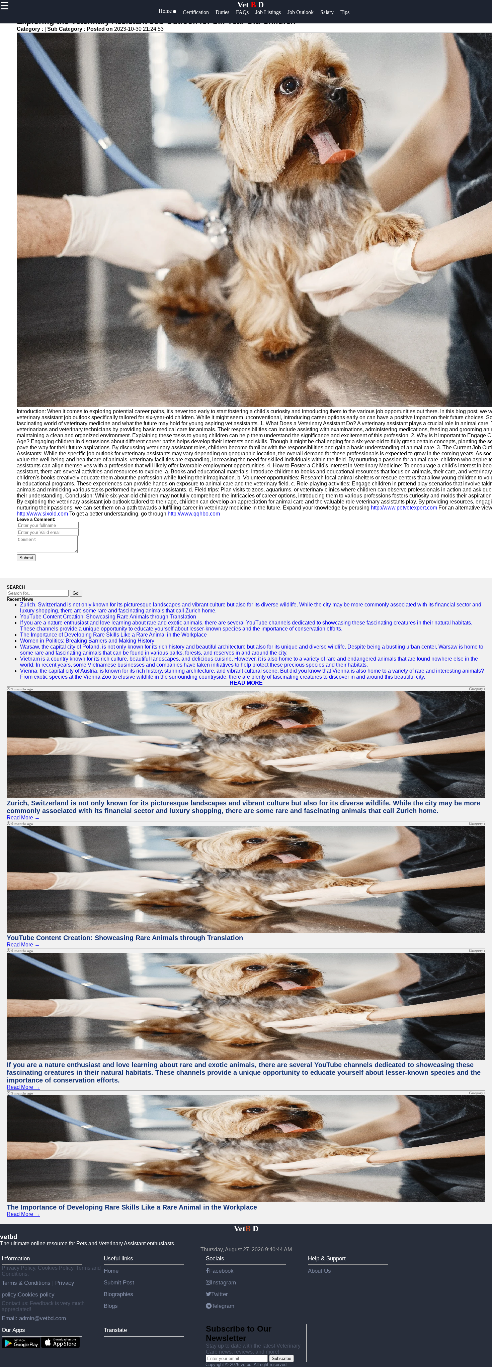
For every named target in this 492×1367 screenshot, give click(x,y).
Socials (215, 1258)
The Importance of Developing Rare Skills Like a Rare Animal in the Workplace (113, 635)
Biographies (118, 1294)
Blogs (111, 1305)
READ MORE (246, 683)
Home (111, 1270)
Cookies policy (36, 1294)
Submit (26, 557)
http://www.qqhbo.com (194, 514)
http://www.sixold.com (42, 514)
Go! (76, 593)
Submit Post (119, 1282)
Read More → (23, 817)
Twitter (219, 1294)
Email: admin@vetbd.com (34, 1318)
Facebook (221, 1270)
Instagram (223, 1282)
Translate (115, 1330)
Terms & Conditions (27, 1282)
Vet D (250, 4)
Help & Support (327, 1258)
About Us (319, 1270)
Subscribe (281, 1358)
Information (16, 1258)
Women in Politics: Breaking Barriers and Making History (87, 641)
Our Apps (13, 1330)
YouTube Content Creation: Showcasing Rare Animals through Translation (108, 616)
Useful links (118, 1258)
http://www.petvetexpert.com (404, 507)
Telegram (223, 1305)
